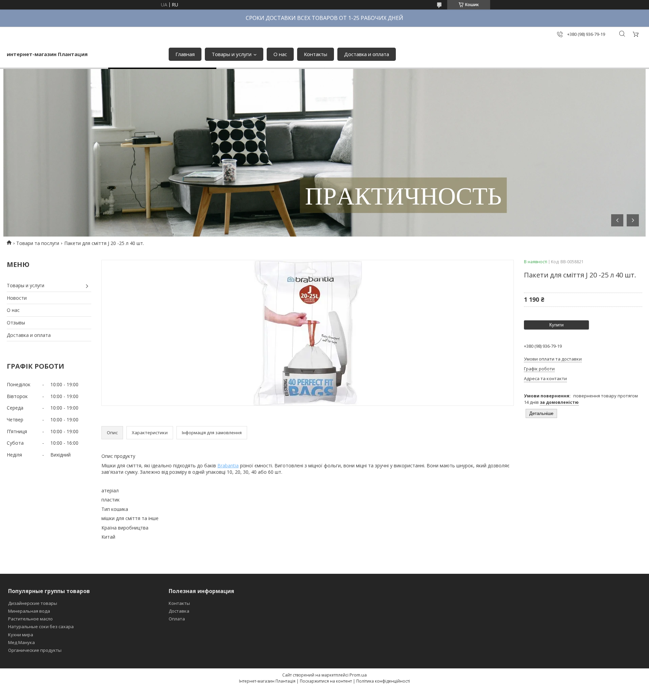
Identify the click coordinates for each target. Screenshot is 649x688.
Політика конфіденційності (383, 681)
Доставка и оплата (366, 54)
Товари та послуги (37, 243)
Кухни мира (20, 635)
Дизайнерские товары (32, 603)
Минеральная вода (29, 611)
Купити (556, 324)
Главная (185, 54)
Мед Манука (21, 642)
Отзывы (16, 322)
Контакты (315, 54)
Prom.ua (358, 675)
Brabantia (228, 465)
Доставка (179, 611)
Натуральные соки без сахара (41, 626)
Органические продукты (35, 650)
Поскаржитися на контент (326, 681)
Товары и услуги (231, 54)
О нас (280, 54)
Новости (17, 298)
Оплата (177, 619)
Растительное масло (30, 619)
